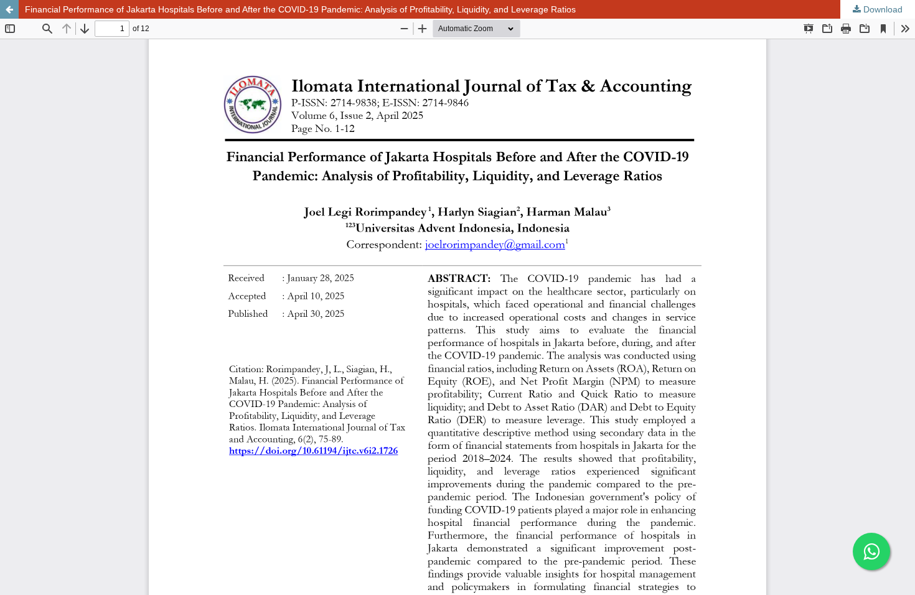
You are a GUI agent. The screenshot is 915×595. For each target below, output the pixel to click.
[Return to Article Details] (9, 9)
